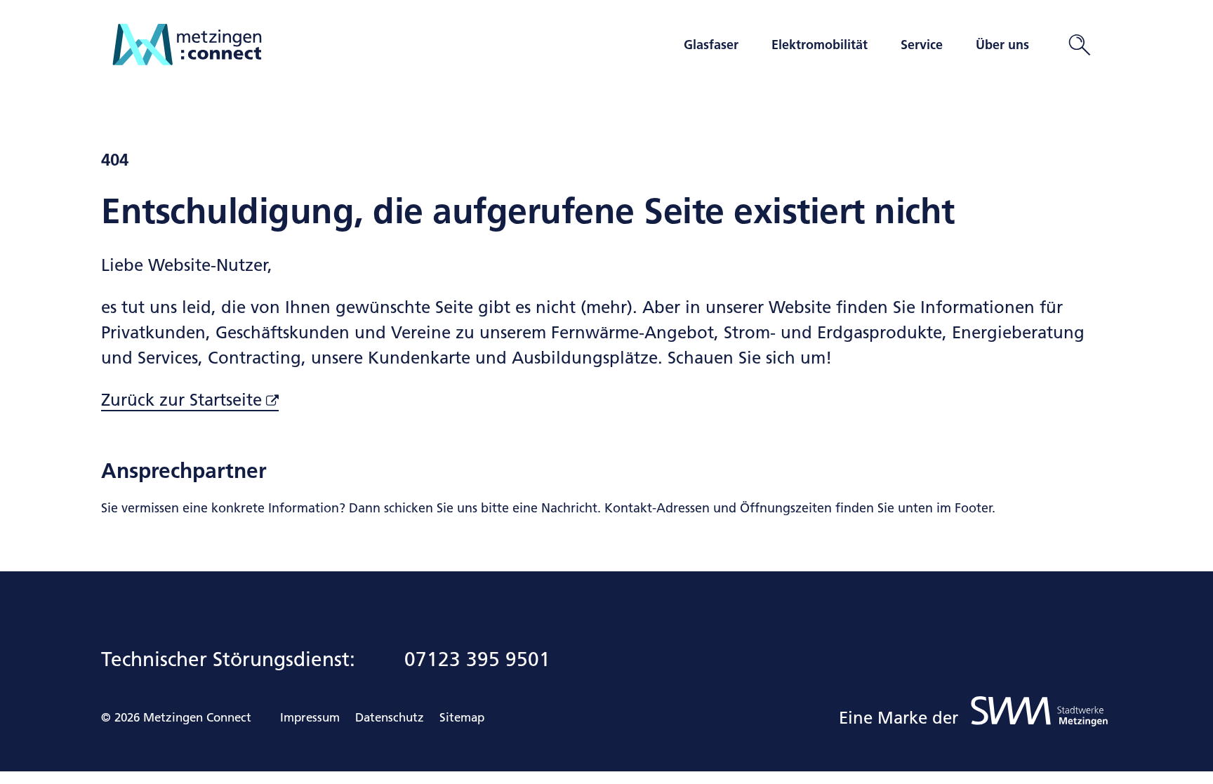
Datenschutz (389, 717)
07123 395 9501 (477, 659)
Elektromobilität (819, 45)
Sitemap (461, 717)
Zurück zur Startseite (181, 400)
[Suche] (1080, 45)
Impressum (310, 717)
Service (922, 45)
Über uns (1002, 45)
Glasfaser (711, 45)
